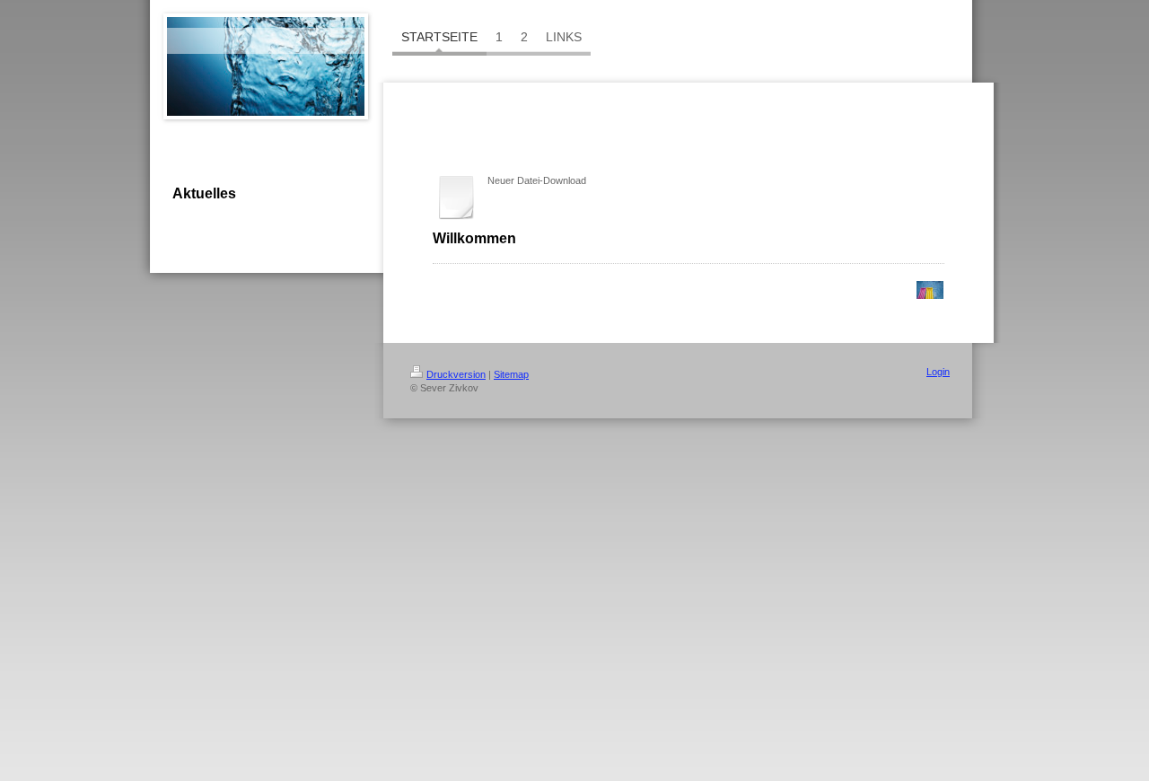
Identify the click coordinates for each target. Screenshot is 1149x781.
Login (938, 371)
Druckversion (456, 374)
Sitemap (511, 374)
